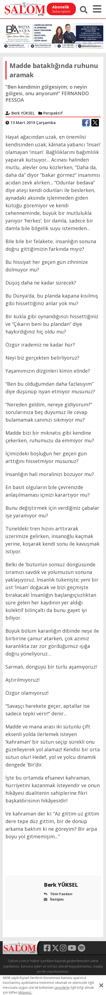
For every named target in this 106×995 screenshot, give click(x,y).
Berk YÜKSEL (61, 884)
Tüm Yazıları (60, 893)
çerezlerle (62, 987)
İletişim (56, 899)
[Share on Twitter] (95, 122)
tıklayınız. (25, 992)
